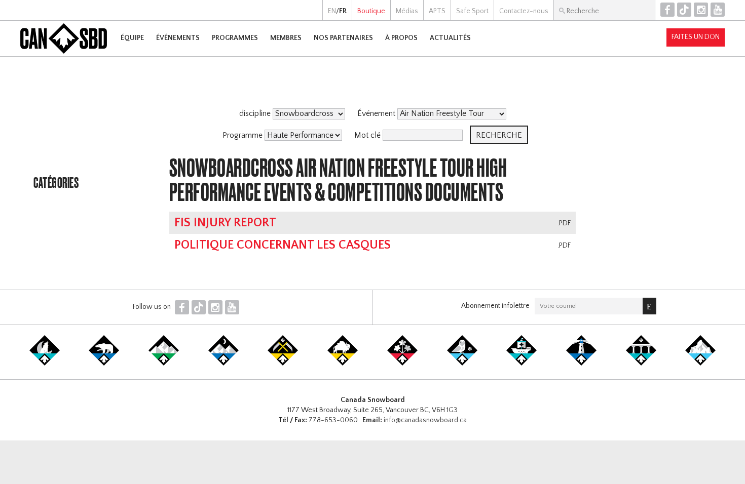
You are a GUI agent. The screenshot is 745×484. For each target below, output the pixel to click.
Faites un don (696, 37)
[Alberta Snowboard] (223, 363)
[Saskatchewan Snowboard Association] (283, 363)
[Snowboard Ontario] (402, 363)
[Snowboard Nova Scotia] (581, 363)
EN (332, 11)
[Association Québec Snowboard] (462, 363)
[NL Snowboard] (700, 363)
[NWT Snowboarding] (104, 363)
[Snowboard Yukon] (44, 363)
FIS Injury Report (225, 222)
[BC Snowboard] (163, 363)
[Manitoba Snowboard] (342, 363)
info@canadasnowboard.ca (425, 420)
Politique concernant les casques (282, 245)
